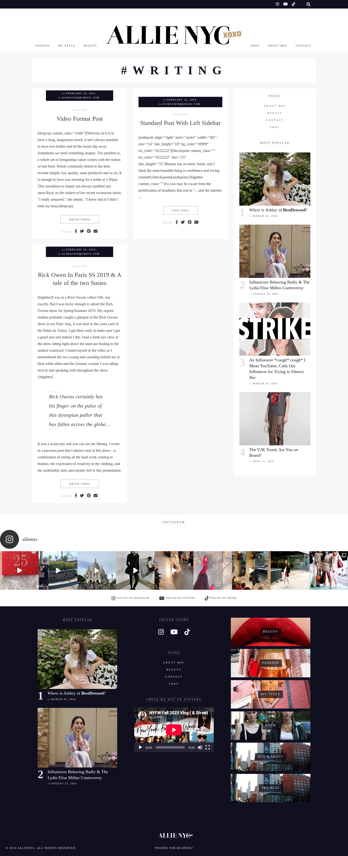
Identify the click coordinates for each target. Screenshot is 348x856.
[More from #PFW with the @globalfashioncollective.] (174, 570)
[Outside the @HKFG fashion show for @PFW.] (290, 570)
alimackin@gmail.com (81, 97)
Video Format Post (80, 118)
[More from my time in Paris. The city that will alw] (96, 570)
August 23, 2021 (266, 294)
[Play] (140, 747)
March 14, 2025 (265, 383)
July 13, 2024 (263, 461)
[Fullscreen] (207, 747)
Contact (303, 45)
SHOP (255, 45)
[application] (174, 729)
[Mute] (200, 747)
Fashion (42, 45)
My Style (66, 45)
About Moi (277, 45)
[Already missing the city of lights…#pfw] (212, 570)
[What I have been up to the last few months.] (58, 570)
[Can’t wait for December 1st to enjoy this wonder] (19, 570)
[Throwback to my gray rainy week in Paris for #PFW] (135, 570)
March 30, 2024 (265, 216)
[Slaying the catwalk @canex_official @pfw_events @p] (251, 570)
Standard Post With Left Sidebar (180, 123)
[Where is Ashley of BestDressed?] (274, 179)
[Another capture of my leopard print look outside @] (328, 570)
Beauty (90, 45)
